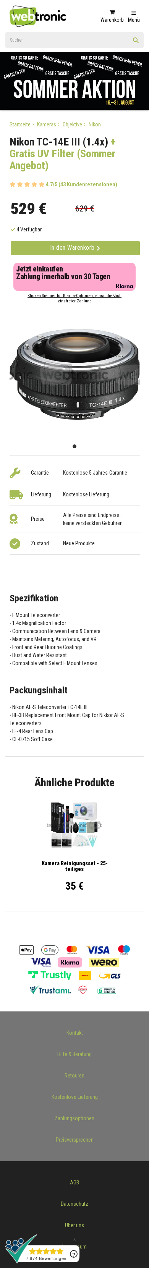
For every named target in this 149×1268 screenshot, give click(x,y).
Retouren (74, 1076)
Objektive (72, 124)
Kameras (46, 124)
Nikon (95, 124)
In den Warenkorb (73, 247)
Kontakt (74, 1033)
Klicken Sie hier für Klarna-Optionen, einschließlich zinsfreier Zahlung (74, 298)
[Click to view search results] (136, 43)
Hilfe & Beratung (74, 1054)
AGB (74, 1182)
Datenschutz (74, 1204)
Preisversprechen (75, 1140)
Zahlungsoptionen (74, 1118)
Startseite (20, 124)
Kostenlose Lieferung (75, 1097)
